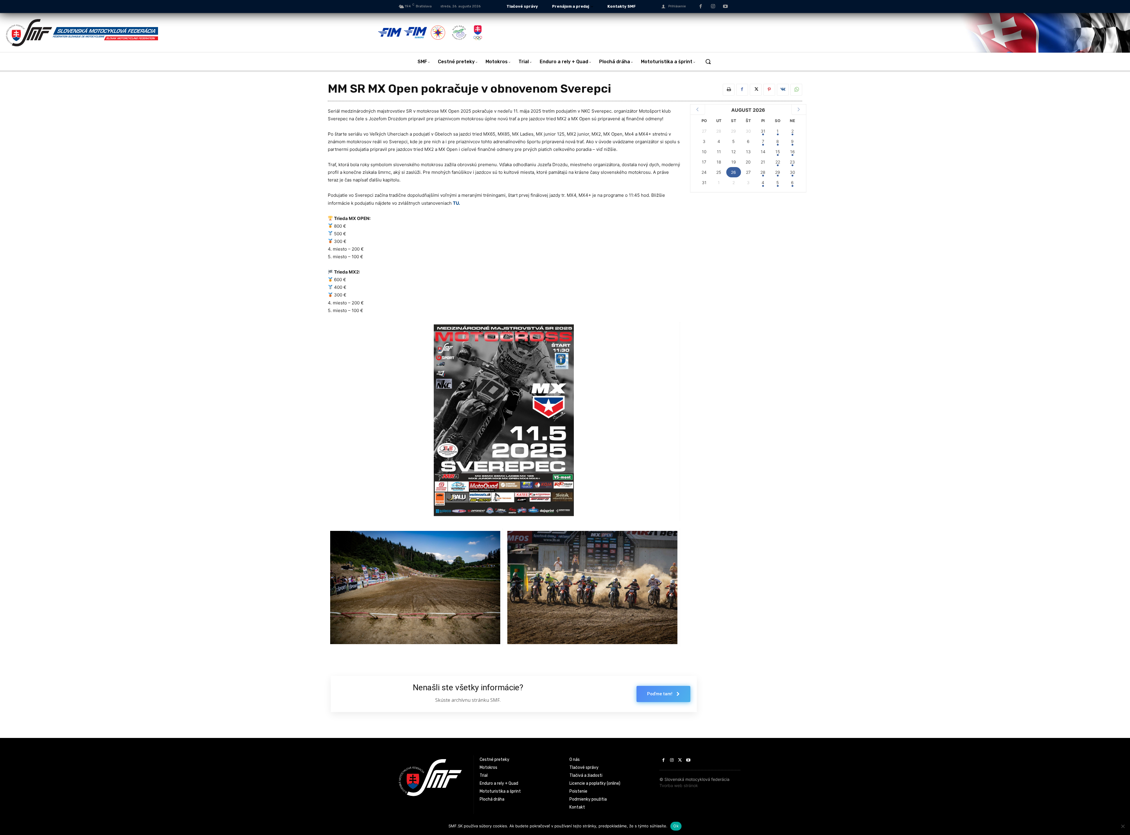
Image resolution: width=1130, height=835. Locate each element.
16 (792, 151)
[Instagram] (713, 7)
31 (763, 131)
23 (792, 161)
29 (777, 172)
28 (762, 172)
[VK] (783, 90)
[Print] (728, 90)
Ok (676, 826)
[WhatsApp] (796, 90)
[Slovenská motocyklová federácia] (191, 33)
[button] (708, 61)
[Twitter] (756, 90)
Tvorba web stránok (678, 785)
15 (777, 151)
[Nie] (1123, 826)
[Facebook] (701, 7)
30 (792, 172)
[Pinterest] (769, 90)
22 (777, 161)
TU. (456, 203)
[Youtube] (725, 7)
